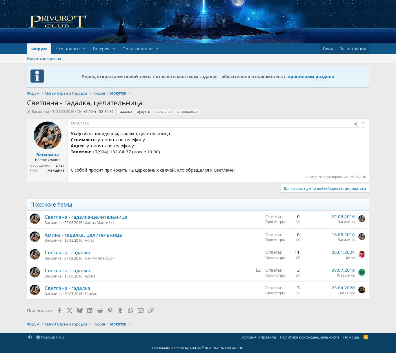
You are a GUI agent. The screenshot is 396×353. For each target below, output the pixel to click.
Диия (350, 257)
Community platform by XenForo (198, 348)
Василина (40, 111)
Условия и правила (258, 337)
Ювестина (346, 275)
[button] (84, 48)
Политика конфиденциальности (309, 337)
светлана (163, 111)
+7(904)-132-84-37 (98, 111)
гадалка (125, 111)
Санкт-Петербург (99, 258)
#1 (364, 123)
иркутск (143, 111)
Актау (90, 240)
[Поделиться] (355, 124)
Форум (39, 49)
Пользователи (137, 49)
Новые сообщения (44, 58)
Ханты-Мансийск (99, 222)
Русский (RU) (52, 337)
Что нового (68, 49)
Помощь (351, 337)
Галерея (101, 49)
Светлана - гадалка (67, 252)
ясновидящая (187, 111)
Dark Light (346, 293)
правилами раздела (311, 76)
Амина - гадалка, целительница (83, 234)
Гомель (91, 293)
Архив (90, 276)
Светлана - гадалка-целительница (86, 217)
